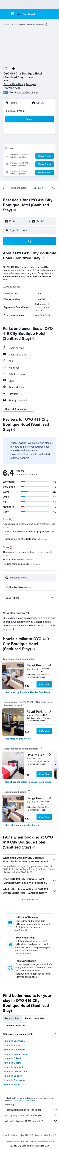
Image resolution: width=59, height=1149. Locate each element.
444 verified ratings (27, 92)
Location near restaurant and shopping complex (28, 533)
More (5, 279)
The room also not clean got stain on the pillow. (28, 553)
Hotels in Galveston (14, 1080)
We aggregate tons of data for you (23, 1115)
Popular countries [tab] (34, 1018)
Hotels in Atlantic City (15, 1071)
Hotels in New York (13, 1067)
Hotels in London (12, 1075)
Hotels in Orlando (12, 1058)
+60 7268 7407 (11, 88)
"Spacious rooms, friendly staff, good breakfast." (29, 525)
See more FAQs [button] (29, 899)
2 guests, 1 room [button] (15, 111)
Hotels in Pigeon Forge (15, 1053)
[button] (5, 13)
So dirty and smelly (18, 559)
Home (4, 1135)
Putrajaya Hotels (11, 1141)
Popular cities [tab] (12, 1018)
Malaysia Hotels (17, 1135)
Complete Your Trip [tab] (15, 1025)
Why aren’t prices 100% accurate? (24, 1121)
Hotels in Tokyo (11, 1084)
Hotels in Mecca (12, 1045)
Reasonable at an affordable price (25, 538)
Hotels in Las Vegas (14, 1040)
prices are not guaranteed (24, 1100)
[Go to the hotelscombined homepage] (23, 13)
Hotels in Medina (12, 1062)
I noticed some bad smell (21, 563)
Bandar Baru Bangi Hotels (36, 1141)
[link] (28, 692)
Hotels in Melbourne (14, 1049)
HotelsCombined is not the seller (23, 1110)
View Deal (44, 684)
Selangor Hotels (41, 1135)
